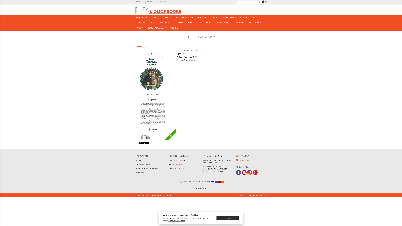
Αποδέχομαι (228, 218)
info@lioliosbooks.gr (180, 168)
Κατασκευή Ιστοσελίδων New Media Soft (252, 195)
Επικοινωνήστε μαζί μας (177, 160)
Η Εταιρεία (139, 160)
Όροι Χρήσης (140, 172)
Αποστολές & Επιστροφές (144, 164)
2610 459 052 (161, 2)
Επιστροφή (141, 47)
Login (139, 2)
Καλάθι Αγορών (244, 160)
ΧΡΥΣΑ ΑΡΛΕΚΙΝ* (202, 37)
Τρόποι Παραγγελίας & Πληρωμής (147, 168)
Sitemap (149, 2)
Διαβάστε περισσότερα (176, 221)
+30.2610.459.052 (179, 164)
